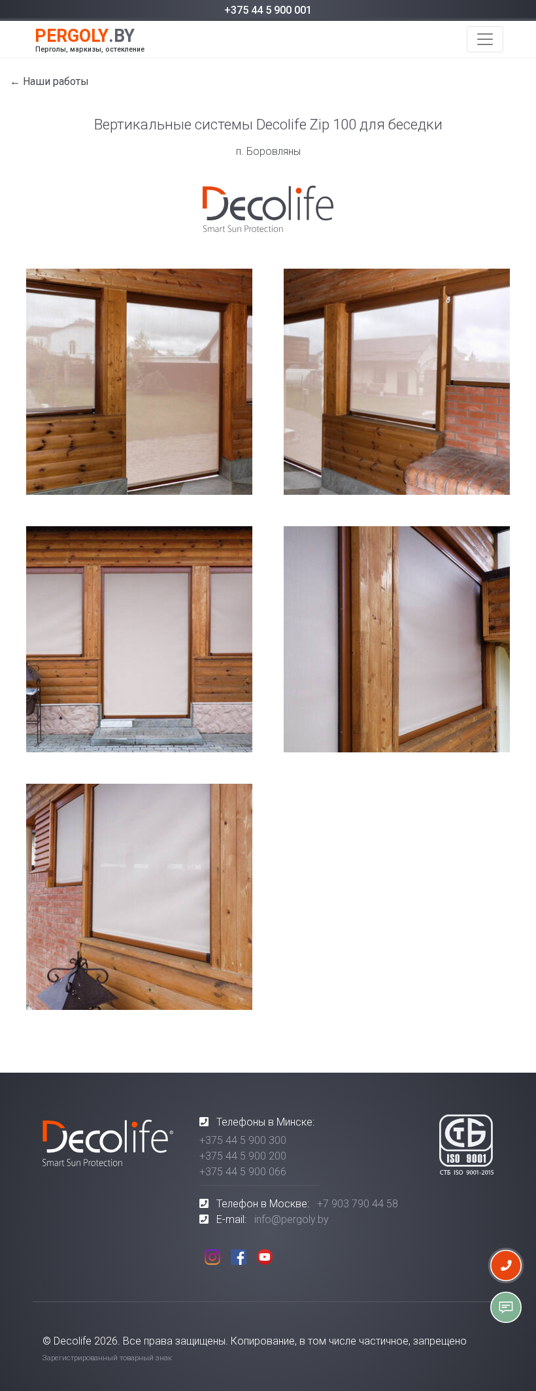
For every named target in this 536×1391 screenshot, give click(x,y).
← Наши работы (49, 81)
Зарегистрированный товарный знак (107, 1358)
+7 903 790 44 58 (357, 1204)
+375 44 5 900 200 (242, 1156)
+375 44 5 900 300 (242, 1140)
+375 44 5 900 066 (242, 1171)
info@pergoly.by (291, 1219)
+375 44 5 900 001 (268, 10)
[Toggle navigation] (485, 39)
